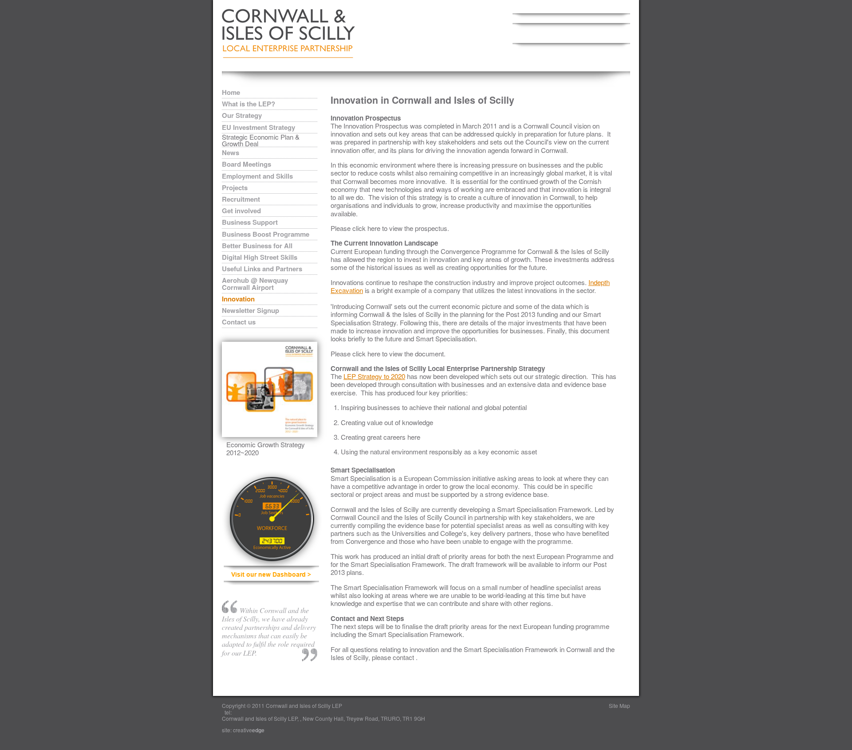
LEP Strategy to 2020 (374, 376)
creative (248, 730)
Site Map (619, 705)
